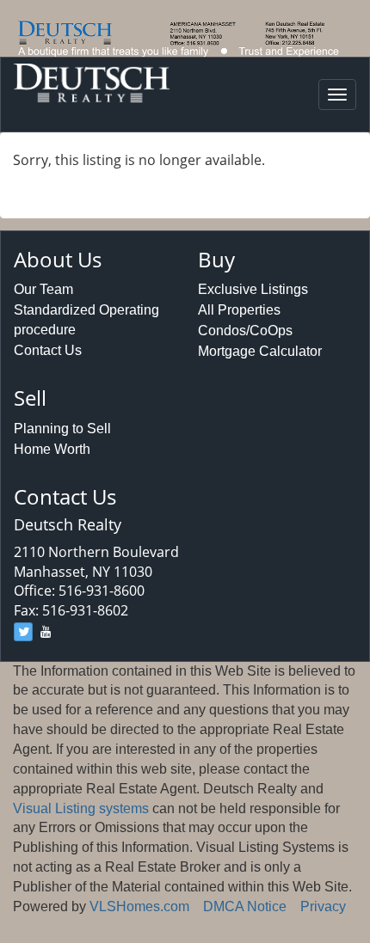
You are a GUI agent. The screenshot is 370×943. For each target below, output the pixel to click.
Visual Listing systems (81, 808)
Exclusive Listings (253, 289)
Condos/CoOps (245, 330)
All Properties (239, 310)
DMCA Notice (245, 906)
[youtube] (45, 631)
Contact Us (48, 350)
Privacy (323, 906)
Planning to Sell (62, 428)
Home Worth (52, 449)
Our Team (43, 289)
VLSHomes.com (139, 906)
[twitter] (23, 631)
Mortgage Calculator (260, 351)
